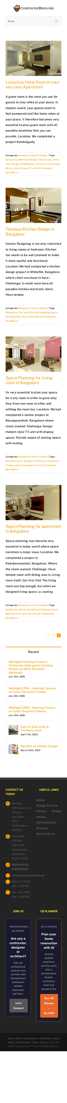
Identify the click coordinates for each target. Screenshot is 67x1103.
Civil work (23, 312)
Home (10, 1038)
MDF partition (13, 613)
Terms (35, 1042)
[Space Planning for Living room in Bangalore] (33, 354)
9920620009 (20, 864)
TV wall (32, 168)
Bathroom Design (27, 159)
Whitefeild (33, 316)
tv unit (36, 465)
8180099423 (20, 869)
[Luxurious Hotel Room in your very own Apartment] (33, 58)
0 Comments (45, 168)
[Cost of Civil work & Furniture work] (13, 728)
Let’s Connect (18, 1006)
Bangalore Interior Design (33, 155)
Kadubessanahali (48, 609)
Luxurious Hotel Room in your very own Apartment (33, 84)
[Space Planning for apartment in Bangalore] (33, 502)
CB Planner (45, 1038)
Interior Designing (28, 609)
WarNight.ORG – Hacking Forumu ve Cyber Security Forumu (32, 690)
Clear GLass (45, 159)
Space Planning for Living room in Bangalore (29, 380)
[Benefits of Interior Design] (13, 747)
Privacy (44, 1042)
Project (10, 465)
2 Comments (49, 465)
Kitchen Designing (40, 312)
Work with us (45, 834)
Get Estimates (46, 822)
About (40, 800)
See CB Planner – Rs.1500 (49, 1006)
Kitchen (40, 461)
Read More (11, 172)
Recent (33, 652)
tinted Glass (20, 168)
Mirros (9, 168)
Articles (41, 828)
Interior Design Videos (48, 813)
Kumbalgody (27, 164)
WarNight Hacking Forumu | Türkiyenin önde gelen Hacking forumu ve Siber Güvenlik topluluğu (31, 667)
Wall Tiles (21, 316)
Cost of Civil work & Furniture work (35, 728)
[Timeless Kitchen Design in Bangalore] (33, 205)
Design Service (47, 805)
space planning (23, 465)
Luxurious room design (47, 164)
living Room (52, 461)
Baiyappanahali (14, 461)
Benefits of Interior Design (39, 746)
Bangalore (11, 159)
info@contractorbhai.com (21, 875)
